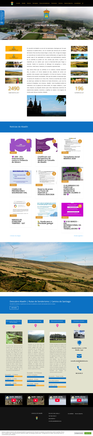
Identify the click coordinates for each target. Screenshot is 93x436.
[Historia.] (79, 83)
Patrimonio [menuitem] (54, 3)
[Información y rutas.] (79, 67)
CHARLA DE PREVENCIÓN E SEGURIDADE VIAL (19, 191)
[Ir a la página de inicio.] (12, 3)
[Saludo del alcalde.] (13, 67)
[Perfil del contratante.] (13, 51)
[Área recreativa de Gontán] (57, 327)
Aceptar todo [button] (87, 433)
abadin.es (53, 418)
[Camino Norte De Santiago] (36, 336)
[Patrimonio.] (79, 59)
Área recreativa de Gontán (57, 321)
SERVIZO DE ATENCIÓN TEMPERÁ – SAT (18, 221)
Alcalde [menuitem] (23, 3)
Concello (13, 152)
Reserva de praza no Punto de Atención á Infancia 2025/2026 (46, 192)
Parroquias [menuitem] (35, 3)
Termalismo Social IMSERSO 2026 (72, 157)
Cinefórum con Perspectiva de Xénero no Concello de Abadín (46, 159)
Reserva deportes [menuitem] (68, 3)
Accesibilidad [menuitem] (77, 3)
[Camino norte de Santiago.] (13, 83)
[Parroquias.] (79, 75)
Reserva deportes (79, 413)
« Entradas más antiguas (15, 235)
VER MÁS (14, 308)
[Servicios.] (79, 51)
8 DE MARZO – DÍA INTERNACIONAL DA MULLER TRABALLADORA (72, 225)
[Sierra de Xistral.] (13, 75)
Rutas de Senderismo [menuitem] (45, 3)
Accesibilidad (70, 413)
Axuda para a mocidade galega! (45, 223)
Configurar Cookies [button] (79, 433)
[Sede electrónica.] (13, 59)
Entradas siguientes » (78, 235)
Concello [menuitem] (18, 3)
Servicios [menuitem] (61, 3)
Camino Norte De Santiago (35, 321)
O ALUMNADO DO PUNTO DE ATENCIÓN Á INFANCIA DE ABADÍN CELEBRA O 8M (72, 190)
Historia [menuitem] (29, 3)
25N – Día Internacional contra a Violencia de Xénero (20, 159)
